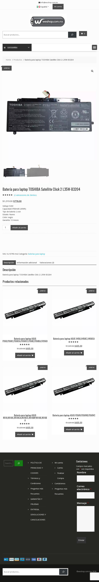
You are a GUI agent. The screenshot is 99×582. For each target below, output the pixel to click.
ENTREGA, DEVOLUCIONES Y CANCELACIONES (38, 514)
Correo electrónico (84, 488)
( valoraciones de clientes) (25, 195)
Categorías (12, 47)
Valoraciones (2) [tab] (47, 262)
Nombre (81, 472)
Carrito (60, 468)
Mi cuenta (58, 6)
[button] (94, 47)
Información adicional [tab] (27, 262)
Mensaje (83, 503)
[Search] (72, 35)
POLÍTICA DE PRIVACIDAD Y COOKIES (37, 467)
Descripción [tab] (9, 262)
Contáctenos (60, 483)
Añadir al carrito (19, 227)
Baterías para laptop (36, 254)
